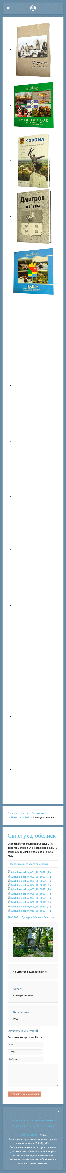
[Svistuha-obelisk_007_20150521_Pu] (29, 898)
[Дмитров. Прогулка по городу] (34, 385)
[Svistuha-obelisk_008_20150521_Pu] (29, 902)
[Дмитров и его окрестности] (34, 496)
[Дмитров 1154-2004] (34, 216)
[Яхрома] (34, 160)
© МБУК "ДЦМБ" (29, 1135)
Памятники (38, 813)
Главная (12, 813)
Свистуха (48, 917)
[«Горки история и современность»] (34, 769)
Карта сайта (21, 1126)
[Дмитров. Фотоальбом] (34, 716)
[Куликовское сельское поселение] (34, 105)
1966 (10, 917)
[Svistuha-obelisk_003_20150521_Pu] (29, 880)
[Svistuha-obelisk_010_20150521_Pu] (29, 910)
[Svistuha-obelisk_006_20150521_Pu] (29, 893)
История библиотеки (44, 1120)
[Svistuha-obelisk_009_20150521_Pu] (29, 906)
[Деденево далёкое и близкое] (34, 49)
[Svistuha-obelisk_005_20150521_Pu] (29, 889)
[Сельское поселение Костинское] (34, 441)
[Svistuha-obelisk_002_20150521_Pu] (29, 876)
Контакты (37, 1126)
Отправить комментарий (24, 1094)
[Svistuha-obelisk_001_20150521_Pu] (29, 872)
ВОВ (16, 917)
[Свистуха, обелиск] (33, 941)
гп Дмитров (25, 917)
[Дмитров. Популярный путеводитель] (34, 330)
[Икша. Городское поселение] (34, 271)
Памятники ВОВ (20, 817)
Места (24, 813)
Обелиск (38, 917)
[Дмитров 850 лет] (34, 660)
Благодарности (19, 1120)
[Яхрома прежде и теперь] (34, 605)
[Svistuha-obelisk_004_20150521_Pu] (29, 885)
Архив (50, 1126)
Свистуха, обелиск (32, 835)
